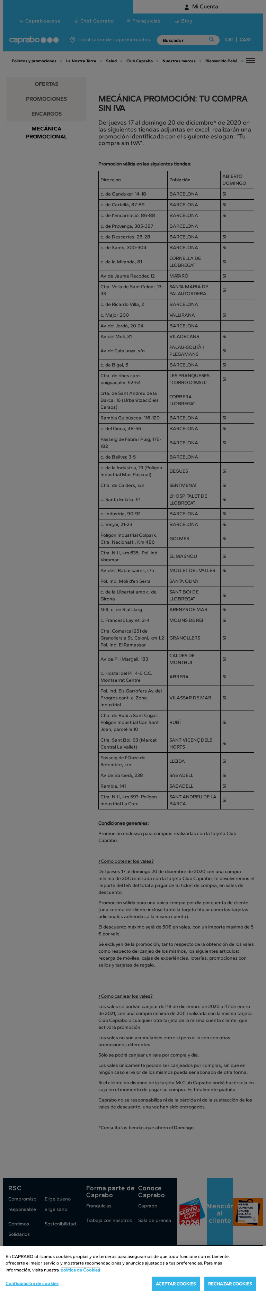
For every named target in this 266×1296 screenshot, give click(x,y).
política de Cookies (80, 1269)
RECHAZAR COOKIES (230, 1283)
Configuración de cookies (32, 1283)
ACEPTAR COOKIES (176, 1283)
